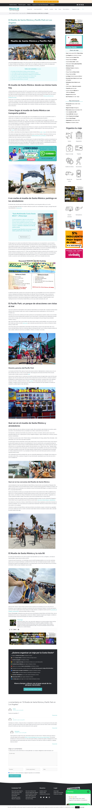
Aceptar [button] (77, 807)
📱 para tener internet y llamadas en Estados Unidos (25, 672)
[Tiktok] (9, 629)
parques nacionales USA (74, 109)
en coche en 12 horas (73, 55)
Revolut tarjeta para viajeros (32, 792)
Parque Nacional (71, 59)
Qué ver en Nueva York (31, 791)
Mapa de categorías (16, 798)
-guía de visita (71, 88)
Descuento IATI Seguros (17, 791)
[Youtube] (15, 629)
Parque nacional (72, 57)
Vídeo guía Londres (16, 797)
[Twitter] (79, 4)
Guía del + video (72, 61)
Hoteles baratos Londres (31, 794)
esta (41, 132)
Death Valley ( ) (73, 86)
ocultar (39, 69)
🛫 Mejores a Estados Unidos (21, 655)
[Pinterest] (18, 629)
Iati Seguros (72, 107)
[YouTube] (81, 4)
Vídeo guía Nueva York (17, 792)
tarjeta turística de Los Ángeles (39, 135)
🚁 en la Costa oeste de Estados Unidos (25, 674)
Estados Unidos (15, 13)
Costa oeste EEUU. (74, 53)
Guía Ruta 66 (14, 795)
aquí (29, 374)
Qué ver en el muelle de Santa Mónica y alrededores (22, 77)
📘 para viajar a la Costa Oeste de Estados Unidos (25, 678)
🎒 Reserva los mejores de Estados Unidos (25, 666)
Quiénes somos (43, 791)
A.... (13, 718)
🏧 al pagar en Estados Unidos (26, 670)
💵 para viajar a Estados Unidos (23, 664)
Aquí (13, 130)
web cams (25, 323)
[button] (42, 9)
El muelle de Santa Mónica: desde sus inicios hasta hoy (22, 71)
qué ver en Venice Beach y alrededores (46, 500)
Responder (54, 715)
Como (71, 112)
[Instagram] (83, 4)
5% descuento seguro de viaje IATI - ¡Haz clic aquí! (46, 1)
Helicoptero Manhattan (31, 797)
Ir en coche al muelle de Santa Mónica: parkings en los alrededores (25, 74)
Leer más (82, 807)
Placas (71, 118)
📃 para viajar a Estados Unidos (22, 676)
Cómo (72, 116)
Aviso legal (56, 791)
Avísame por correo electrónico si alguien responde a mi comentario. (24, 772)
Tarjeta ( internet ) (72, 114)
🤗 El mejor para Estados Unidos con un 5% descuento (27, 661)
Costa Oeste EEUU (22, 13)
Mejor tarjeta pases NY (31, 795)
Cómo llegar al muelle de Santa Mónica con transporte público (24, 72)
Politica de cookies (58, 794)
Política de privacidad (58, 792)
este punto (19, 208)
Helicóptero (74, 63)
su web (31, 380)
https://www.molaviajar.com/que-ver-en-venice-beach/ (37, 737)
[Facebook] (77, 4)
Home (10, 13)
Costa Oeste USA (73, 120)
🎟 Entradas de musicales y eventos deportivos (32, 668)
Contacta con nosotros (45, 794)
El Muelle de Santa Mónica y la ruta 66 (19, 79)
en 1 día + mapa (72, 96)
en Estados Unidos (20, 659)
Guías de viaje (43, 792)
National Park (71, 94)
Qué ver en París (29, 798)
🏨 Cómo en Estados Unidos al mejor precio (24, 657)
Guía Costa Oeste (16, 794)
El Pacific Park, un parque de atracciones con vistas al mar (23, 76)
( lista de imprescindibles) (74, 76)
